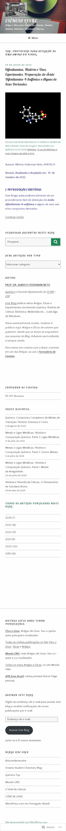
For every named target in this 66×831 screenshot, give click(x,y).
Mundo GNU (12, 782)
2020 (8, 546)
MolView (31, 149)
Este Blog (10, 303)
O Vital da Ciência (15, 789)
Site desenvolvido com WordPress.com (26, 822)
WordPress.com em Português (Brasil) (27, 803)
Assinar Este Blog (19, 695)
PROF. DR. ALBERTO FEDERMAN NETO (27, 284)
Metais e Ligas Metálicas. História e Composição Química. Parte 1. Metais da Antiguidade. (27, 467)
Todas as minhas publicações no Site (26, 642)
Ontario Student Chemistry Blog (23, 767)
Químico (10, 291)
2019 (8, 553)
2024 (8, 517)
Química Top (12, 775)
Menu (35, 38)
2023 (8, 524)
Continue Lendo (14, 217)
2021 (8, 539)
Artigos (26, 646)
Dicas (16, 646)
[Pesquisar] (55, 242)
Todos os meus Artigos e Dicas (23, 664)
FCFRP (50, 291)
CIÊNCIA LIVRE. (22, 20)
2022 (8, 532)
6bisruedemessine (15, 760)
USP (7, 296)
